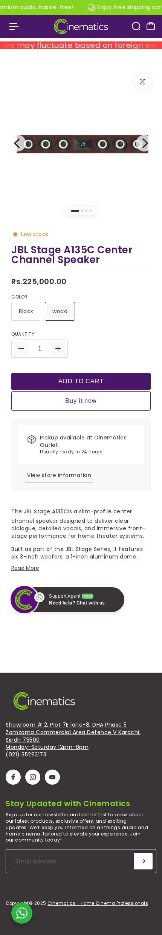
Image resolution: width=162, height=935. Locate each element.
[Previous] (17, 143)
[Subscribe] (143, 861)
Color (19, 297)
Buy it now (81, 401)
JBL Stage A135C (46, 511)
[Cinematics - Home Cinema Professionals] (81, 26)
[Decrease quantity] (21, 348)
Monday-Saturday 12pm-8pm (47, 747)
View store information (59, 475)
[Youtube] (52, 777)
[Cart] (150, 26)
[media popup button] (142, 81)
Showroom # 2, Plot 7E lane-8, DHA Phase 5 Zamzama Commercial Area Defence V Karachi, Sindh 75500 (73, 732)
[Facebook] (13, 777)
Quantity (22, 334)
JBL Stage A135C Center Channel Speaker (72, 254)
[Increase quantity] (58, 348)
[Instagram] (32, 777)
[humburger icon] (14, 26)
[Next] (144, 143)
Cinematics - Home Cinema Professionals (97, 903)
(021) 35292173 (26, 754)
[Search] (136, 26)
